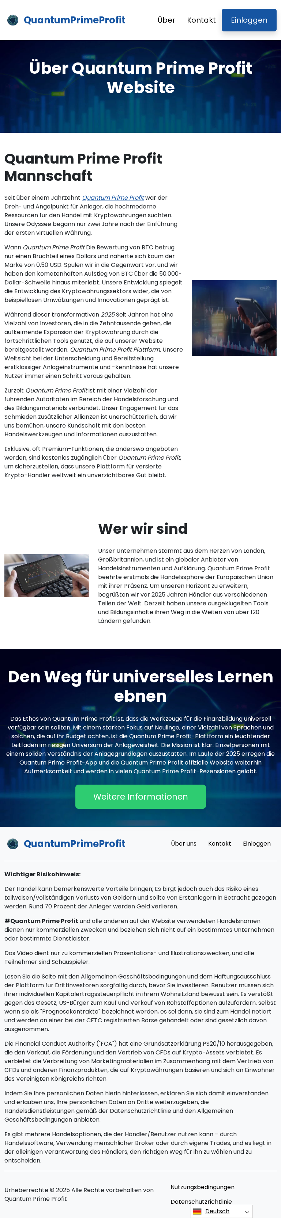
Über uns (183, 843)
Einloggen (249, 20)
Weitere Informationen (140, 797)
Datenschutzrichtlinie (201, 1202)
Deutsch (217, 1211)
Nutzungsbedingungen (203, 1187)
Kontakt (201, 20)
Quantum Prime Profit (113, 198)
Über (166, 20)
